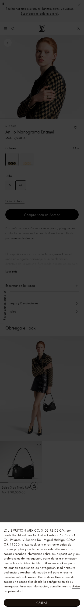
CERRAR (42, 603)
